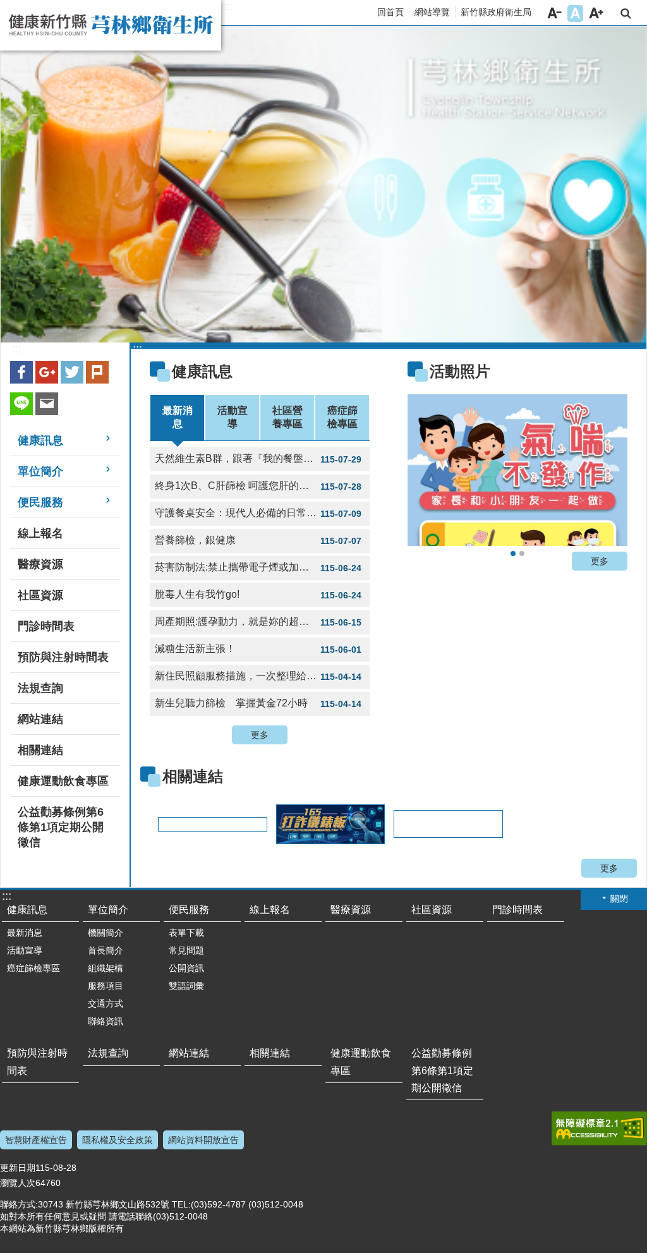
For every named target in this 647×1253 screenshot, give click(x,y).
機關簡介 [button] (105, 933)
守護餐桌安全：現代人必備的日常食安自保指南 (261, 513)
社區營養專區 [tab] (287, 417)
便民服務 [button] (40, 502)
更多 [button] (260, 735)
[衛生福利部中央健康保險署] (447, 824)
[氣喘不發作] (517, 470)
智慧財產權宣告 (36, 1140)
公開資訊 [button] (186, 968)
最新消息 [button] (24, 933)
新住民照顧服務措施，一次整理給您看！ (258, 676)
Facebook (21, 372)
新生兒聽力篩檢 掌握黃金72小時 (258, 703)
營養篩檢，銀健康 (258, 540)
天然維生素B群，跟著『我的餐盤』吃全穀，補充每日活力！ (262, 458)
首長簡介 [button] (105, 950)
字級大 (596, 13)
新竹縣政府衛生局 (496, 12)
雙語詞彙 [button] (186, 986)
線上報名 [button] (40, 533)
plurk (97, 372)
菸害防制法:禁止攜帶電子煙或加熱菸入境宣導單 (262, 567)
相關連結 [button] (40, 750)
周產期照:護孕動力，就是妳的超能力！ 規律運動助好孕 (262, 621)
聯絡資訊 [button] (105, 1021)
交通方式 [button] (105, 1003)
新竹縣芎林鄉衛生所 (110, 25)
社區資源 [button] (40, 595)
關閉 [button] (619, 898)
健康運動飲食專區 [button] (63, 781)
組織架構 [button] (105, 968)
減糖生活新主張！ (258, 649)
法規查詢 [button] (40, 688)
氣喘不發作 (513, 553)
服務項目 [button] (105, 986)
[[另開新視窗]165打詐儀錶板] (330, 824)
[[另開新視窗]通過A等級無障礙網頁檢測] (599, 1128)
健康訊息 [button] (40, 440)
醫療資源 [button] (40, 564)
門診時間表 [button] (46, 626)
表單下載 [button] (186, 933)
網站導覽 (432, 12)
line (21, 403)
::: (228, 6)
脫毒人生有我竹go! (258, 594)
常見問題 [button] (186, 950)
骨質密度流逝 (521, 553)
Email (46, 403)
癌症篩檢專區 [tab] (342, 417)
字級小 (554, 13)
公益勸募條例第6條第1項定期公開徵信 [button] (61, 827)
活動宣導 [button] (24, 950)
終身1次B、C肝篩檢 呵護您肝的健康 (258, 486)
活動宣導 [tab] (232, 417)
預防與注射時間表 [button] (63, 657)
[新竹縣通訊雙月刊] (211, 824)
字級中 (575, 13)
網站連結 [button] (40, 719)
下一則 (602, 474)
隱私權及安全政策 (117, 1140)
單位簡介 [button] (40, 471)
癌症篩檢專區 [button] (33, 968)
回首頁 (390, 12)
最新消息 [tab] (177, 417)
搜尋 (625, 13)
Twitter (72, 372)
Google (46, 372)
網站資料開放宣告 (203, 1140)
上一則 (432, 474)
